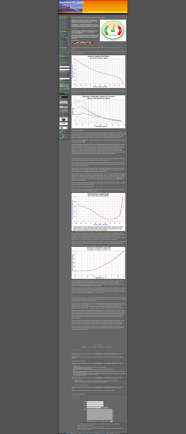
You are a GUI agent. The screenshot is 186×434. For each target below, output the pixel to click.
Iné (65, 39)
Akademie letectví (65, 49)
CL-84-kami (99, 173)
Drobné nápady (65, 34)
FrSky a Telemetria (65, 37)
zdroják (102, 421)
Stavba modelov (65, 44)
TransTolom (106, 173)
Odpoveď (74, 361)
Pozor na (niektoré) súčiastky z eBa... (63, 24)
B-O (74, 389)
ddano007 (75, 355)
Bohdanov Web (63, 95)
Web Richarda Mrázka (64, 92)
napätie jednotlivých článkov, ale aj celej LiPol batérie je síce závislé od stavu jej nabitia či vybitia (100, 90)
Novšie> (103, 344)
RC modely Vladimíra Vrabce (64, 105)
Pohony (65, 43)
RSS (60, 57)
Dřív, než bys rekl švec (98, 292)
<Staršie (94, 344)
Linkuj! (115, 346)
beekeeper (102, 433)
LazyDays (90, 433)
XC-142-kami (93, 173)
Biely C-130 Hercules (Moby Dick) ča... (64, 27)
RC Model (62, 121)
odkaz (74, 370)
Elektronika (65, 36)
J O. (75, 365)
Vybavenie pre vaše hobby (63, 99)
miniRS (84, 433)
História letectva (65, 50)
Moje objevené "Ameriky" (63, 130)
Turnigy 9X (65, 46)
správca (68, 433)
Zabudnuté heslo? (63, 75)
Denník (65, 33)
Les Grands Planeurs (64, 116)
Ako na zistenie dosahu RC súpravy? (64, 29)
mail (78, 355)
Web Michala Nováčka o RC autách (65, 113)
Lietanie (65, 40)
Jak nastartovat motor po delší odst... (64, 22)
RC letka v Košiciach (64, 109)
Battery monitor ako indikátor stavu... (64, 19)
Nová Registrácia (63, 73)
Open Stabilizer (65, 41)
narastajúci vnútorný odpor (78, 244)
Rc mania (61, 126)
